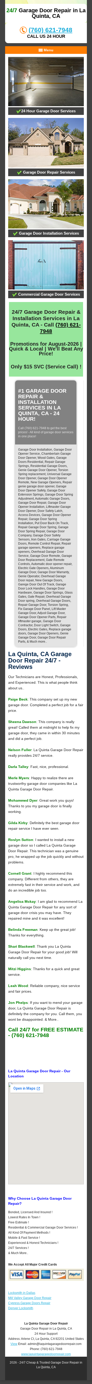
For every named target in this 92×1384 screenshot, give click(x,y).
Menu (48, 50)
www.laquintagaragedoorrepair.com (46, 1354)
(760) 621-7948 (50, 29)
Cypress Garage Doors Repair (29, 1303)
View (13, 1344)
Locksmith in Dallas (21, 1293)
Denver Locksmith (20, 1308)
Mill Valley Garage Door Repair (29, 1298)
